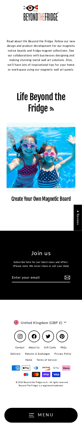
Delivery (15, 353)
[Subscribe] (66, 277)
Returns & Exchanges (37, 353)
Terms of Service (47, 359)
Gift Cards (50, 347)
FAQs (64, 347)
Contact (19, 347)
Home (28, 359)
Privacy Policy (63, 353)
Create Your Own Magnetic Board (41, 199)
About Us (34, 347)
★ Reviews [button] (78, 217)
